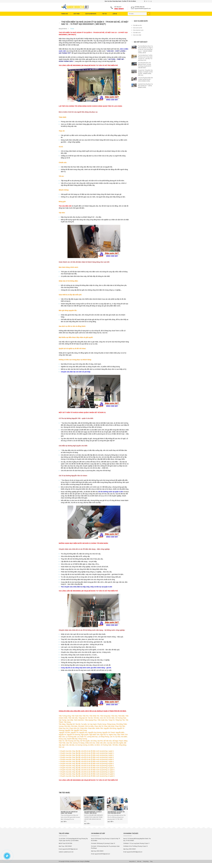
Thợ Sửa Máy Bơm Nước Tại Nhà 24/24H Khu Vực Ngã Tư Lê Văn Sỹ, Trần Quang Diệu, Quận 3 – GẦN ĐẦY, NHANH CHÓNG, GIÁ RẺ (145, 49)
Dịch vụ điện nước (90, 13)
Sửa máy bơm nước (138, 30)
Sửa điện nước (137, 32)
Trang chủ (64, 13)
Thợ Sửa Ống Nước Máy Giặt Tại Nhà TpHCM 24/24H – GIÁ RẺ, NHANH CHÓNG (145, 79)
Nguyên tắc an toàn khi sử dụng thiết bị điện (69, 812)
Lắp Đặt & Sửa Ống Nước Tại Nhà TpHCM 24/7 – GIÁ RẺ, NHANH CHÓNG (145, 85)
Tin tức (104, 13)
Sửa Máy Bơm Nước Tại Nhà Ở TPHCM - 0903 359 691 (93, 812)
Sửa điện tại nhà (137, 25)
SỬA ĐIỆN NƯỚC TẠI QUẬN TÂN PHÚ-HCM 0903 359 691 (116, 812)
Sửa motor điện (137, 35)
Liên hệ (115, 13)
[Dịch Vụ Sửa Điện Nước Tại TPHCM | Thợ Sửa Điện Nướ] (75, 6)
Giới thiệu (77, 13)
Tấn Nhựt (87, 861)
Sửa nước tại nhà (137, 27)
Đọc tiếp (63, 821)
